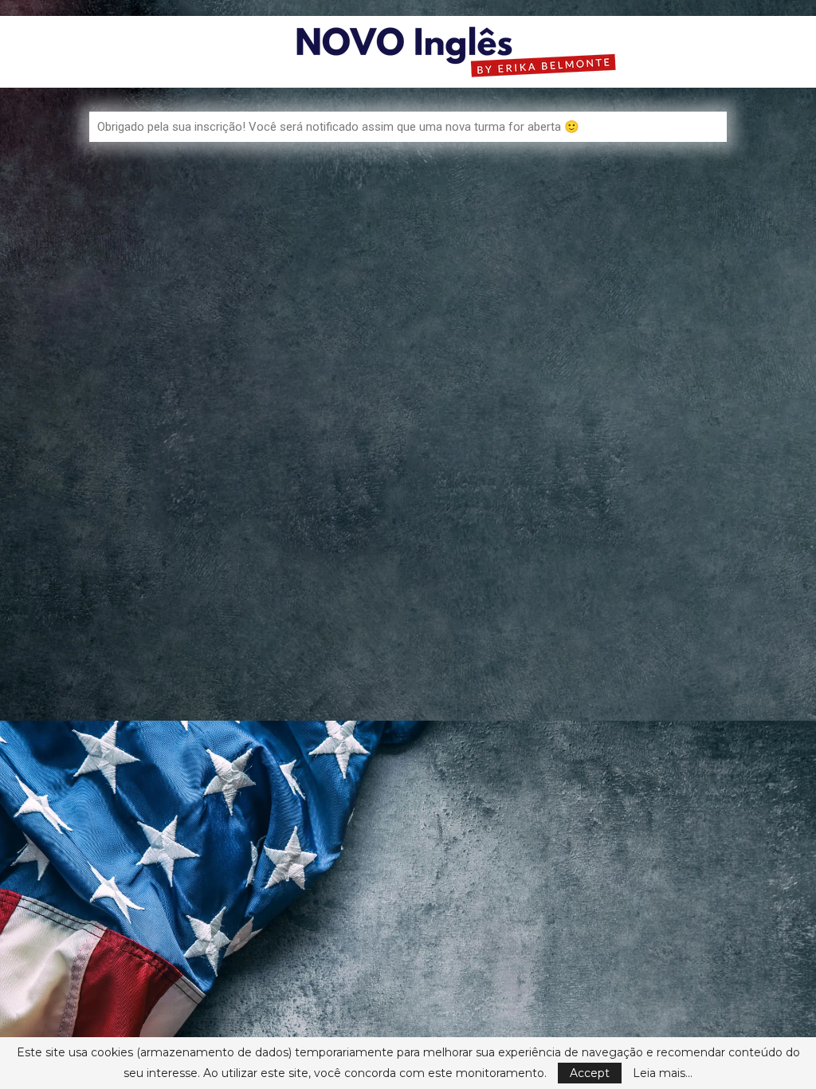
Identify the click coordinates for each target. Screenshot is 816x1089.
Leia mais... (662, 1073)
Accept (590, 1073)
